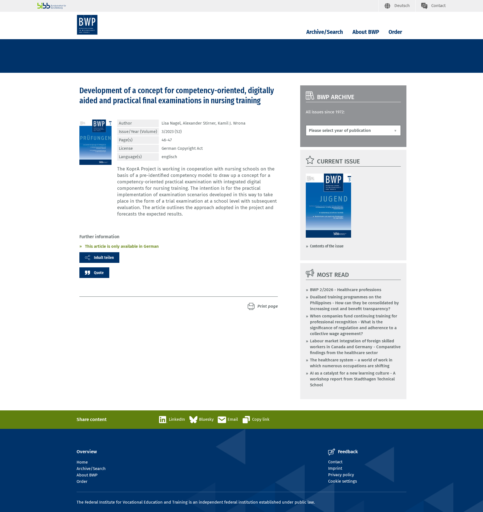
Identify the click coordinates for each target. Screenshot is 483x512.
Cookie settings (342, 481)
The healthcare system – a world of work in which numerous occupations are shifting (351, 362)
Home (82, 462)
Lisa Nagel (171, 123)
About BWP (365, 32)
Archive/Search (324, 32)
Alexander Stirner (199, 123)
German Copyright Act (182, 148)
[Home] (87, 25)
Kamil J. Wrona (231, 123)
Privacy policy (341, 474)
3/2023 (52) (172, 131)
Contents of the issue (327, 246)
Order (395, 32)
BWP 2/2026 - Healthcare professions (345, 289)
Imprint (335, 468)
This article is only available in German (122, 246)
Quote (99, 272)
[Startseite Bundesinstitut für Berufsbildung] (207, 6)
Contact (335, 461)
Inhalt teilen (104, 257)
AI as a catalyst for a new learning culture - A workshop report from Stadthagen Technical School (353, 379)
